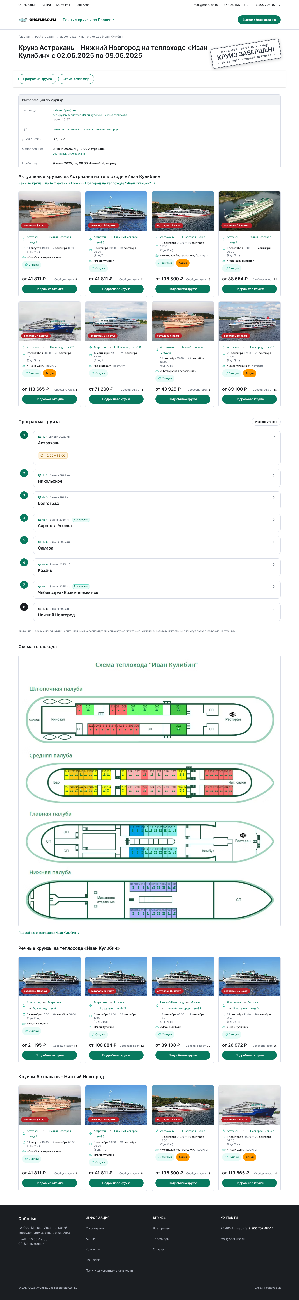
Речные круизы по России (87, 20)
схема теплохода (116, 115)
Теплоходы (161, 1239)
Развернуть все (266, 421)
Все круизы (162, 1228)
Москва (119, 1002)
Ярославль (234, 1002)
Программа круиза (37, 79)
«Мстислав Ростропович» (177, 255)
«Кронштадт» (103, 365)
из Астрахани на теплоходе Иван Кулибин (91, 36)
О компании (27, 5)
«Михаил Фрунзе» (238, 365)
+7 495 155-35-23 (236, 5)
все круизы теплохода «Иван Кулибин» (77, 115)
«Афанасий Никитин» (241, 260)
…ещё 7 (69, 347)
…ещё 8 (32, 242)
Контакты (63, 5)
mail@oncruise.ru (206, 5)
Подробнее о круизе (49, 289)
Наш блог (82, 5)
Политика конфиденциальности (109, 1270)
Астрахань (33, 236)
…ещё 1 (53, 1008)
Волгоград (33, 1002)
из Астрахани (45, 36)
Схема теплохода (76, 79)
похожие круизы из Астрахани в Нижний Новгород (85, 129)
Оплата (158, 1249)
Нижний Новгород (59, 236)
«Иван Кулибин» (65, 110)
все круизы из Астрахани (69, 153)
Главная (24, 36)
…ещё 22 (120, 1008)
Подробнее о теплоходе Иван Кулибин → (48, 932)
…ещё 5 (202, 236)
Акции (46, 5)
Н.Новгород (188, 236)
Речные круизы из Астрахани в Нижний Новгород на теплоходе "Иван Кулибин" (84, 183)
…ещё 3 (254, 1008)
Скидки (34, 264)
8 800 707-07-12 (268, 5)
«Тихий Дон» (35, 365)
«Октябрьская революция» (45, 257)
